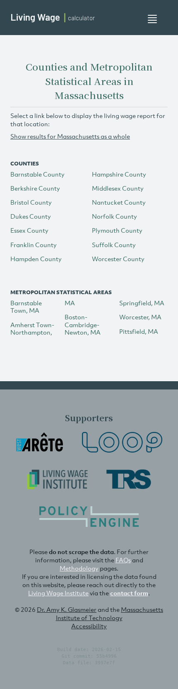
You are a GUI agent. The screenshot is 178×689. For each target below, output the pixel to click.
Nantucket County (119, 202)
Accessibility (89, 626)
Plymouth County (117, 230)
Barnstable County (37, 174)
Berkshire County (35, 188)
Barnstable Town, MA (26, 306)
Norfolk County (114, 216)
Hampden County (36, 259)
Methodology (79, 568)
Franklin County (33, 245)
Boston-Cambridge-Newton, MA (83, 324)
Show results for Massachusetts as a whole (70, 136)
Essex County (29, 230)
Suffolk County (114, 245)
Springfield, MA (141, 303)
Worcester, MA (140, 317)
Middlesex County (118, 188)
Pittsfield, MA (138, 331)
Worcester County (118, 259)
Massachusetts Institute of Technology (110, 613)
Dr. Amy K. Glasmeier (66, 609)
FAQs (123, 560)
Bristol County (31, 202)
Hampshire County (119, 174)
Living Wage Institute (58, 593)
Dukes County (30, 216)
